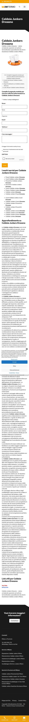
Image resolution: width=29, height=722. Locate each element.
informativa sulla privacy (14, 146)
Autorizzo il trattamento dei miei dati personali (13, 150)
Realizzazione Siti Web (15, 704)
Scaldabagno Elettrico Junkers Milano (12, 664)
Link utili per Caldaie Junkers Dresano (14, 87)
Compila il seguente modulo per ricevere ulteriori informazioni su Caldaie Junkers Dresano (15, 76)
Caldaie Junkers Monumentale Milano (12, 674)
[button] (27, 349)
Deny (14, 366)
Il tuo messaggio (7, 134)
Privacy (17, 372)
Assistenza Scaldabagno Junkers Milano (13, 658)
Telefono (5, 127)
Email (4, 120)
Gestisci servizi (14, 359)
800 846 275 (8, 1)
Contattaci (14, 621)
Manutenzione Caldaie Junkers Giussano (13, 679)
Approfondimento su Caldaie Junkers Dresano (14, 84)
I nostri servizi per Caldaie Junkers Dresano (13, 81)
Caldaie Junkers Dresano (9, 591)
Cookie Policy (12, 372)
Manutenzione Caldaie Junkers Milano (12, 656)
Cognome (4, 116)
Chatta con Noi (13, 644)
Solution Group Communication (15, 706)
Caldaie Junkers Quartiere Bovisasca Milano (14, 686)
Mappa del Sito (6, 700)
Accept (14, 362)
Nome (3, 110)
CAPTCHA (5, 154)
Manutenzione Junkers (8, 661)
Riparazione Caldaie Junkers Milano (12, 653)
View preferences (14, 370)
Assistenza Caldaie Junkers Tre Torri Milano (14, 676)
